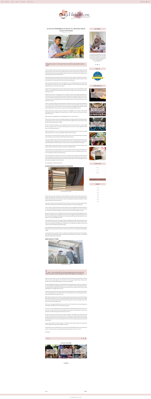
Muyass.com (74, 397)
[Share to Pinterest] (85, 338)
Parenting (48, 338)
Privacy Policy (30, 1)
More (85, 391)
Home (2, 1)
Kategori (7, 1)
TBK (80, 397)
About (12, 1)
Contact (17, 1)
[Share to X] (83, 338)
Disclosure (23, 1)
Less (46, 391)
